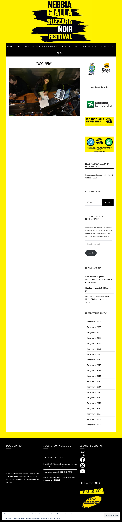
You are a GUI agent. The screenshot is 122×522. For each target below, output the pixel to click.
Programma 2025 (94, 327)
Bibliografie (89, 47)
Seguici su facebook (57, 445)
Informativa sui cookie (53, 518)
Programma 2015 (94, 381)
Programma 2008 (94, 419)
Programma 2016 (94, 376)
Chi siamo (22, 47)
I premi (34, 47)
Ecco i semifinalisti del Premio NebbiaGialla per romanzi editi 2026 (97, 299)
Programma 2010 (94, 408)
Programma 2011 (94, 403)
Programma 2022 (94, 343)
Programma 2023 (94, 338)
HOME (10, 47)
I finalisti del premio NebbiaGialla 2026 (57, 472)
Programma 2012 (94, 397)
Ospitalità (64, 47)
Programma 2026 (94, 322)
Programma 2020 (94, 354)
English (61, 53)
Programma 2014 (94, 387)
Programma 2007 (94, 425)
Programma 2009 (94, 414)
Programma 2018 (94, 365)
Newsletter (107, 47)
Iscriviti (91, 253)
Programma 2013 (94, 392)
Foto (76, 47)
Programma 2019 (94, 360)
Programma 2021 (94, 349)
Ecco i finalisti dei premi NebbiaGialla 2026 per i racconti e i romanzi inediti (99, 280)
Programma (48, 47)
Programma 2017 (94, 370)
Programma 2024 (94, 332)
